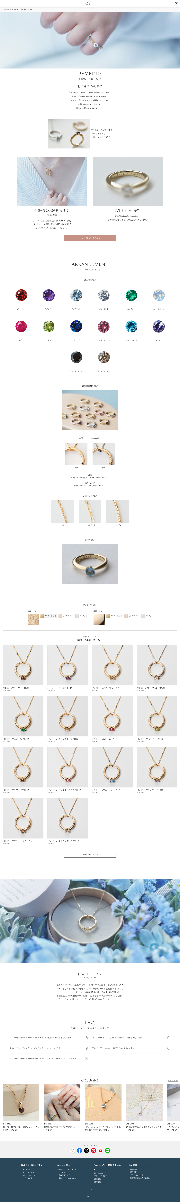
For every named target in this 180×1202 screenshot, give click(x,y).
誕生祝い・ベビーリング (67, 1169)
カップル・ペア (64, 1172)
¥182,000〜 (96, 742)
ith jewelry (5, 9)
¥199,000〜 (7, 844)
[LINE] (107, 1150)
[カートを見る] (176, 3)
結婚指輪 (97, 1182)
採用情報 (133, 1172)
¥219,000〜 (141, 690)
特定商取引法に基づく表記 (139, 1178)
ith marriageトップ (101, 1173)
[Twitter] (86, 1150)
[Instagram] (72, 1150)
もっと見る (173, 1080)
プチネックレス (28, 1172)
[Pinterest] (93, 1150)
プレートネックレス (30, 1175)
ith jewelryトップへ (90, 854)
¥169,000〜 (7, 690)
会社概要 (133, 1169)
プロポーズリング (100, 1176)
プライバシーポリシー (138, 1175)
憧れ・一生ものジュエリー (68, 1178)
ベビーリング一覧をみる (90, 238)
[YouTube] (100, 1150)
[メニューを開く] (3, 3)
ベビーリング (27, 1178)
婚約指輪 (97, 1179)
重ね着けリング (28, 1169)
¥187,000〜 (7, 742)
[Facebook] (79, 1150)
